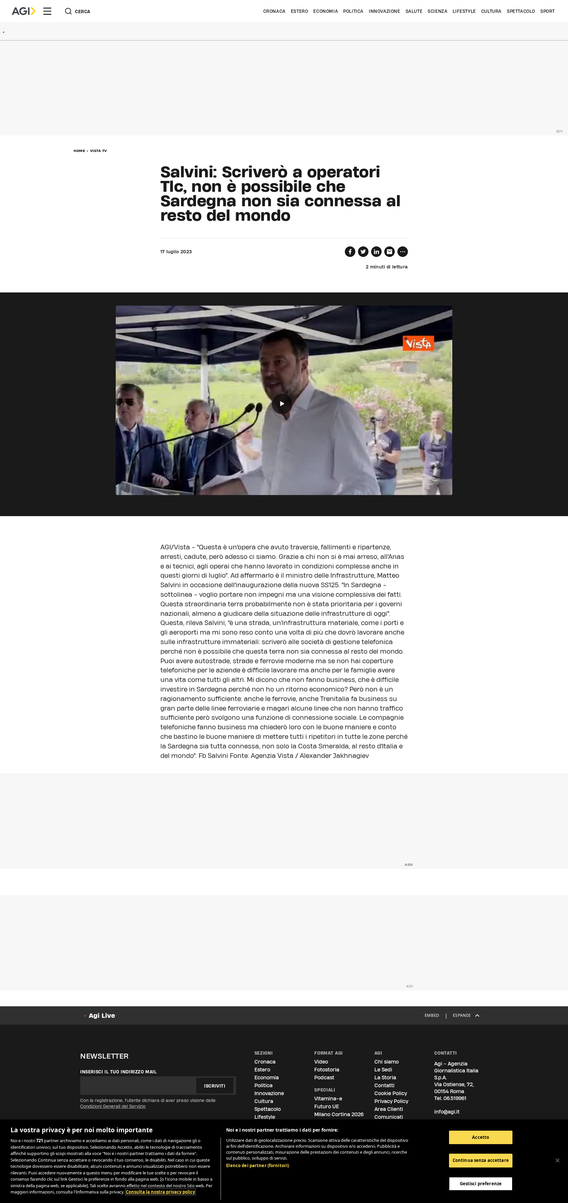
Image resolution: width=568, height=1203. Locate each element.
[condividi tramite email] (389, 251)
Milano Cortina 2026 (339, 1114)
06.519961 (454, 1098)
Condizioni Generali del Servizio (113, 1106)
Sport (547, 11)
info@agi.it (447, 1112)
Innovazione (384, 11)
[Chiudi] (557, 1160)
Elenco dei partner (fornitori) (257, 1165)
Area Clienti (388, 1109)
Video (321, 1062)
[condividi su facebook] (350, 251)
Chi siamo (386, 1062)
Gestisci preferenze (481, 1184)
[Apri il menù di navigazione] (47, 11)
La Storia (385, 1077)
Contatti (384, 1085)
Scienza (437, 11)
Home (79, 150)
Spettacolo (521, 11)
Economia (325, 11)
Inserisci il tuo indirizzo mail (118, 1072)
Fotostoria (326, 1069)
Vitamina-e (328, 1098)
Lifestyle (464, 11)
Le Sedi (383, 1069)
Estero (299, 11)
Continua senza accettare (481, 1161)
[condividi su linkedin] (376, 251)
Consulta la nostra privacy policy (160, 1192)
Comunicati (388, 1117)
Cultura (491, 11)
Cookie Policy (390, 1093)
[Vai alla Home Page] (24, 11)
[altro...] (402, 251)
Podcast (324, 1077)
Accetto (480, 1137)
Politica (353, 11)
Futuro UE (326, 1106)
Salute (414, 11)
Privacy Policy (391, 1101)
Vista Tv (98, 150)
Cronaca (274, 11)
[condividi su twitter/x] (363, 251)
